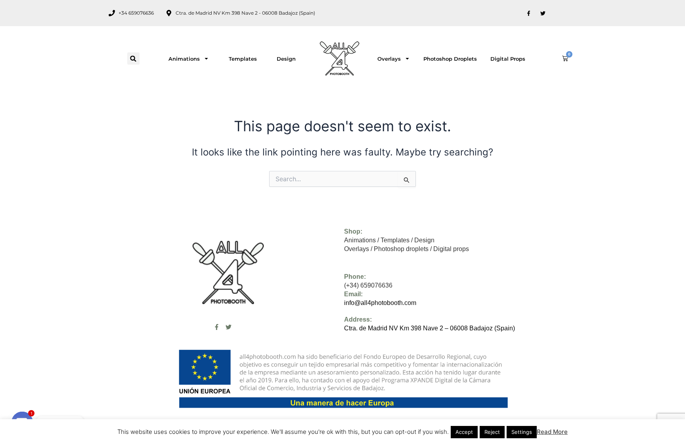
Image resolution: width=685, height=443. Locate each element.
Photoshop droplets (450, 59)
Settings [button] (521, 432)
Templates (243, 59)
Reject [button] (492, 432)
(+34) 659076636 (368, 285)
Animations (184, 59)
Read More (552, 431)
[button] (133, 58)
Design (286, 59)
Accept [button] (464, 432)
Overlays (389, 59)
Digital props (507, 59)
